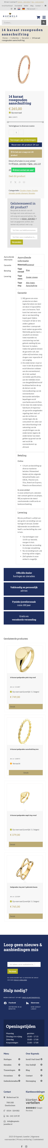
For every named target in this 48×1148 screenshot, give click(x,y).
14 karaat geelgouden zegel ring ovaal (23, 815)
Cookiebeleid (38, 1139)
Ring (28, 270)
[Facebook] (11, 182)
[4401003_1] (24, 69)
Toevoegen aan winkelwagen (23, 140)
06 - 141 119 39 (13, 1116)
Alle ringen (30, 283)
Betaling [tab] (7, 271)
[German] (23, 8)
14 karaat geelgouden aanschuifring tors (24, 749)
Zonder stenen (32, 277)
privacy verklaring (20, 980)
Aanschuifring (31, 285)
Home (5, 38)
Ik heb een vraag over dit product (22, 153)
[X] (15, 182)
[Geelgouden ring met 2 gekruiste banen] (25, 869)
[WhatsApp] (20, 182)
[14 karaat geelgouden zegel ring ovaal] (25, 797)
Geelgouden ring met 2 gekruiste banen (23, 887)
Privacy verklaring (24, 1139)
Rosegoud (30, 264)
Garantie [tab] (7, 265)
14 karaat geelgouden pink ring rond (23, 677)
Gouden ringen (25, 190)
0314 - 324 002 (19, 164)
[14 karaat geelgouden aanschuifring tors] (25, 731)
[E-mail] (24, 182)
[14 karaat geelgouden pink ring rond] (25, 659)
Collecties (14, 38)
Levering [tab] (7, 276)
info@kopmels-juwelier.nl (12, 1122)
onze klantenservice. (31, 997)
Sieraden (25, 38)
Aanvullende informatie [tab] (9, 258)
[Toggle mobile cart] (38, 17)
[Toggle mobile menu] (44, 17)
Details (12, 707)
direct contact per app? (24, 170)
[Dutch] (19, 8)
